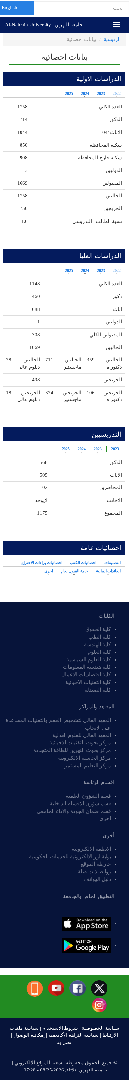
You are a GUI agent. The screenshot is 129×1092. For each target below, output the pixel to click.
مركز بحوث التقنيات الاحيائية (80, 742)
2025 (69, 93)
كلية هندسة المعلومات (87, 667)
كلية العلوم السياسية (88, 659)
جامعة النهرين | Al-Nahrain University (44, 24)
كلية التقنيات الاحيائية (88, 682)
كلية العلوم (99, 652)
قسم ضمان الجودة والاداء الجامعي (74, 811)
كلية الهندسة (97, 644)
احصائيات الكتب (83, 562)
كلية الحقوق (98, 629)
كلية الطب (99, 637)
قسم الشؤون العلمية (88, 796)
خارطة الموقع (96, 864)
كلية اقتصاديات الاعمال (86, 674)
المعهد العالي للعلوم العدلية (81, 735)
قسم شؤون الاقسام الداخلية (79, 803)
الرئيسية (112, 39)
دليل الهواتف (97, 879)
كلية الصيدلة (97, 690)
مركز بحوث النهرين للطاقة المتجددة (72, 750)
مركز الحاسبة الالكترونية (84, 758)
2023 (101, 93)
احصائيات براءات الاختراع (42, 562)
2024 (85, 93)
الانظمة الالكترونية (91, 849)
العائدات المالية (108, 571)
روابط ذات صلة (94, 871)
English (9, 7)
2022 (117, 93)
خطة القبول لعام (73, 571)
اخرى (48, 571)
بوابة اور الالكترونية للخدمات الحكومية (70, 856)
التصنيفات (112, 562)
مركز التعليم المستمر (87, 765)
